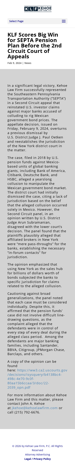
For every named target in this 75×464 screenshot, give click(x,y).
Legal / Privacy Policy (37, 459)
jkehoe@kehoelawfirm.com (35, 408)
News (27, 63)
